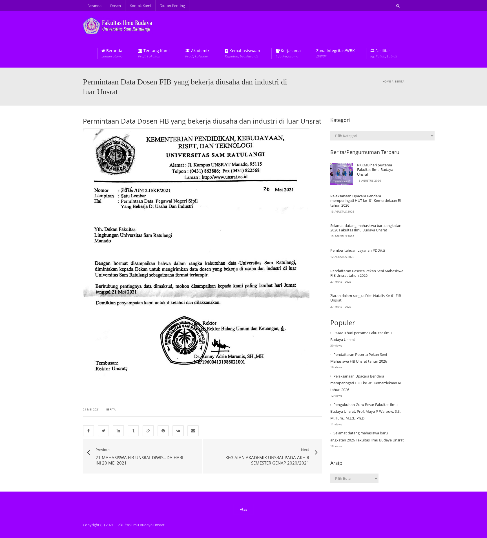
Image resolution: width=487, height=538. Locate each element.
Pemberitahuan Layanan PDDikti (357, 250)
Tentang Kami (154, 53)
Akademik (197, 53)
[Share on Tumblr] (133, 430)
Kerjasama (288, 53)
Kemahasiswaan (242, 53)
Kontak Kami (140, 5)
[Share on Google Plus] (148, 430)
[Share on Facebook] (88, 430)
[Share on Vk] (178, 430)
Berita (111, 409)
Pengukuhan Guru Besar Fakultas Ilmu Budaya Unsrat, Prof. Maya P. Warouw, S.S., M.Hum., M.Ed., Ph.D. (365, 411)
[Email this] (193, 430)
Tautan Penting (172, 5)
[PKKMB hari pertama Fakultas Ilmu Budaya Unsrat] (341, 174)
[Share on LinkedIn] (118, 430)
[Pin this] (163, 430)
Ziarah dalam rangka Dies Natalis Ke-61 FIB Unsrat (365, 298)
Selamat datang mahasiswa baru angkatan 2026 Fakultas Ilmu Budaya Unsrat (365, 228)
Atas (243, 509)
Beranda (94, 5)
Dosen (115, 5)
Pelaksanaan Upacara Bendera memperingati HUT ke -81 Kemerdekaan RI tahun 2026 (365, 200)
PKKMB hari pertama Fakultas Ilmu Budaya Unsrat (375, 169)
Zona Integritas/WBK (335, 53)
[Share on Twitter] (103, 430)
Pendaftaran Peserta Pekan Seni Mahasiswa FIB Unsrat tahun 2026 (366, 273)
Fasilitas (383, 53)
